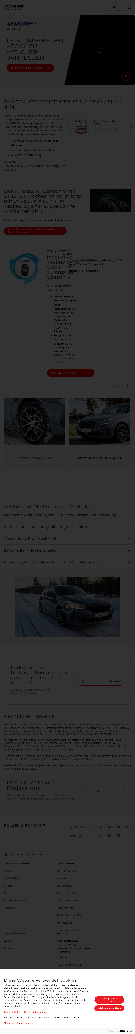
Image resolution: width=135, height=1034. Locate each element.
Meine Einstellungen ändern (18, 1023)
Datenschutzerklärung (49, 1023)
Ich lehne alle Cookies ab (109, 1008)
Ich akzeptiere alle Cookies (109, 1000)
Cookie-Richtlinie (13, 1012)
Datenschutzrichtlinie (35, 1012)
